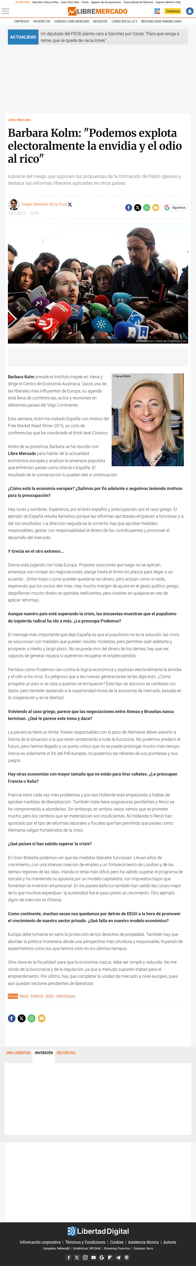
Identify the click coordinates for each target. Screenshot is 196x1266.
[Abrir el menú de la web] (34, 11)
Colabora (173, 11)
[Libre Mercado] (97, 11)
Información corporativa (40, 1242)
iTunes (126, 1257)
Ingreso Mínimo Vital (168, 2)
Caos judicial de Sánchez (138, 2)
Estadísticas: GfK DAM (86, 1248)
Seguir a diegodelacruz (70, 204)
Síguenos (178, 207)
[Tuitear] (137, 207)
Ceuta (85, 2)
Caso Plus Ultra (70, 2)
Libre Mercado (19, 120)
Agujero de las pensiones (106, 2)
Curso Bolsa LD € (124, 21)
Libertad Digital (98, 1231)
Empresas (21, 21)
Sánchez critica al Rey (45, 2)
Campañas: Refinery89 (56, 1248)
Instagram (85, 1257)
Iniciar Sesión (189, 11)
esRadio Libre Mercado (71, 21)
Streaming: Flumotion (117, 1248)
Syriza (50, 996)
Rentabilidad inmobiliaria (161, 21)
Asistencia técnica (143, 1242)
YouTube (93, 1257)
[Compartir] (128, 207)
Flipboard (110, 1257)
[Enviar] (146, 207)
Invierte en (41, 21)
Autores (169, 1242)
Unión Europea (65, 996)
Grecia (24, 996)
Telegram (118, 1257)
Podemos (37, 996)
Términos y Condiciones (85, 1242)
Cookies (117, 1242)
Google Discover (101, 1257)
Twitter (77, 1257)
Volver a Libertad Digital (157, 11)
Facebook (68, 1257)
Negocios (100, 21)
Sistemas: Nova (143, 1248)
